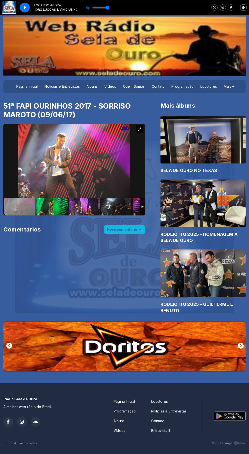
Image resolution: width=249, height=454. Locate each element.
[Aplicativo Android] (243, 7)
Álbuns (92, 86)
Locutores (208, 86)
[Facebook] (231, 7)
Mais (228, 86)
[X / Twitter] (214, 7)
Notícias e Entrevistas (62, 86)
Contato (158, 86)
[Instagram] (223, 7)
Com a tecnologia (222, 443)
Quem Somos (134, 86)
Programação (182, 86)
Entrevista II (160, 430)
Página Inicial (27, 86)
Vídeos (110, 86)
